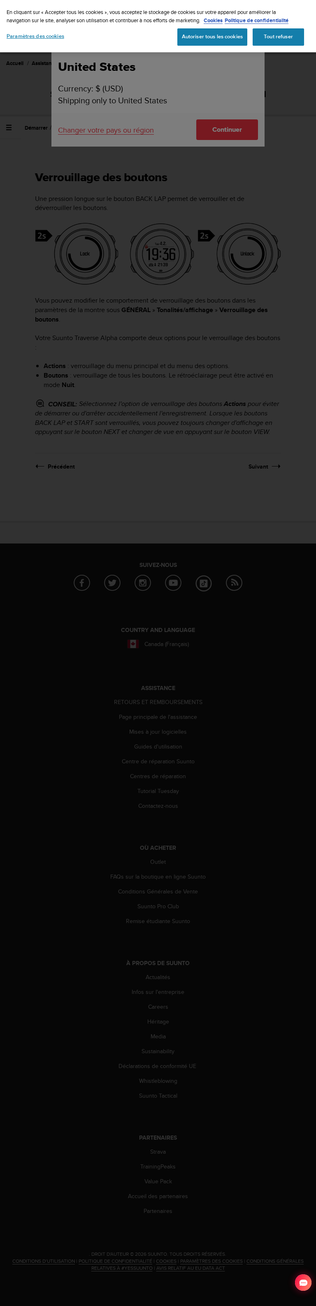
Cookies (213, 20)
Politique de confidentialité (256, 20)
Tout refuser (278, 36)
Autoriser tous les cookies (212, 36)
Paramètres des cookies (35, 36)
